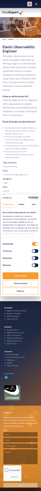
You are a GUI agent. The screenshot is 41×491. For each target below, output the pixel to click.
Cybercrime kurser (14, 335)
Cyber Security (12, 319)
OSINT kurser (12, 344)
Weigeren (20, 291)
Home (4, 39)
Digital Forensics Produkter (17, 311)
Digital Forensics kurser (15, 333)
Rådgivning (11, 360)
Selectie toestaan (20, 283)
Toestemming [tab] (8, 204)
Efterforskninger (13, 354)
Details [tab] (21, 204)
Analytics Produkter (14, 313)
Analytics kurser (13, 330)
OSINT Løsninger (13, 316)
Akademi (10, 39)
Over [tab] (34, 204)
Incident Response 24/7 (16, 357)
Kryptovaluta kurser (14, 341)
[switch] (35, 251)
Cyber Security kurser (15, 338)
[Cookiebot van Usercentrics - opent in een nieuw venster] (28, 197)
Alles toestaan (20, 276)
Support (10, 363)
